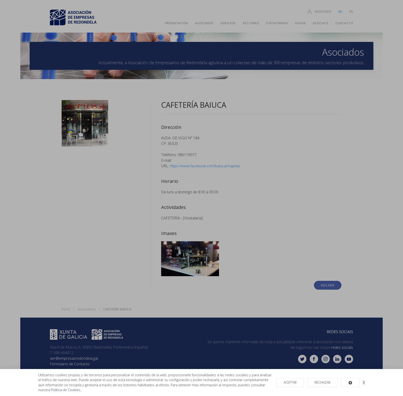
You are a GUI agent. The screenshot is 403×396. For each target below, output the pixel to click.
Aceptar (290, 382)
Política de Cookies (65, 390)
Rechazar (322, 382)
